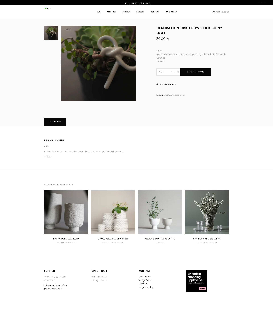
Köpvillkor (143, 284)
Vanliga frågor (145, 280)
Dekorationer (176, 95)
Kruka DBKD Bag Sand (66, 239)
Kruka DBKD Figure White (160, 239)
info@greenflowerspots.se (55, 285)
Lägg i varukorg (195, 72)
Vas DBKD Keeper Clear (207, 239)
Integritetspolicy (146, 287)
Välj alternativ (57, 242)
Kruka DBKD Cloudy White (113, 239)
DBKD (168, 95)
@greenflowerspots (53, 289)
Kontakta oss (145, 277)
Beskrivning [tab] (55, 121)
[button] (166, 84)
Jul (184, 95)
